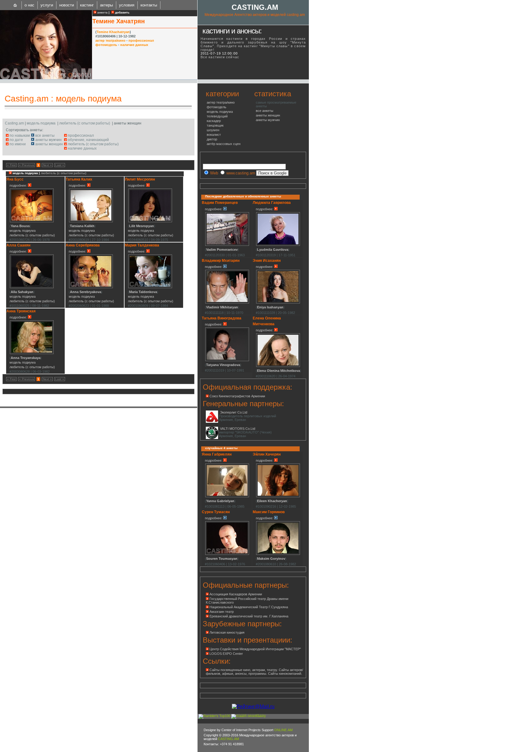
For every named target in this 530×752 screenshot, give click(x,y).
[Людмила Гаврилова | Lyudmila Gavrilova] (278, 245)
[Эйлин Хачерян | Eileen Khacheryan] (278, 496)
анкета (102, 12)
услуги (46, 5)
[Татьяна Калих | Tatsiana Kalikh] (91, 221)
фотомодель (106, 45)
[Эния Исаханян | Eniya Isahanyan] (278, 302)
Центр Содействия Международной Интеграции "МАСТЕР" (255, 649)
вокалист (214, 134)
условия (126, 5)
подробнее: (19, 185)
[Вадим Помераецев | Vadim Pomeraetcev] (227, 245)
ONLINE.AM (283, 730)
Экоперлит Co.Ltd (233, 412)
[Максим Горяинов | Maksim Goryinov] (278, 554)
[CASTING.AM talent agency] (15, 5)
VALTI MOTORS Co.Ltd (237, 428)
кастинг (87, 5)
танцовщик (215, 125)
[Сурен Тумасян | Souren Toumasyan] (227, 554)
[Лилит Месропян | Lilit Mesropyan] (150, 221)
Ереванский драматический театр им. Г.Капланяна (248, 616)
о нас (29, 5)
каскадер (214, 121)
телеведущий (217, 116)
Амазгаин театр (221, 611)
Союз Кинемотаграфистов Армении (237, 396)
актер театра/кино (110, 40)
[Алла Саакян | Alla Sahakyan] (32, 287)
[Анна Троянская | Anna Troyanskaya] (32, 353)
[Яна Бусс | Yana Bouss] (32, 221)
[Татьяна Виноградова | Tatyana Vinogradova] (227, 360)
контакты (148, 5)
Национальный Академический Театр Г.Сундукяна (248, 607)
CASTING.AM (255, 7)
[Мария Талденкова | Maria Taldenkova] (150, 287)
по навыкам (20, 135)
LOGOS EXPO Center (226, 653)
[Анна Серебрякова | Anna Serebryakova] (91, 287)
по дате (16, 140)
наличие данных (134, 45)
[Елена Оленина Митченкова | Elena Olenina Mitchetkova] (278, 366)
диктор (212, 139)
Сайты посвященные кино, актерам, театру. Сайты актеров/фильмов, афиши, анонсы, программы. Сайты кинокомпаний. (254, 671)
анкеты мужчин (48, 140)
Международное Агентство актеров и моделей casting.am (255, 15)
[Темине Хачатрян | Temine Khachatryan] (46, 78)
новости (66, 5)
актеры (106, 5)
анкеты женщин (49, 144)
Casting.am (26, 98)
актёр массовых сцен (223, 144)
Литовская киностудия (226, 632)
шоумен (213, 130)
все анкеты (45, 135)
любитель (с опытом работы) (84, 123)
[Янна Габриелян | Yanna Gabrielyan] (227, 496)
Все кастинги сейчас (220, 57)
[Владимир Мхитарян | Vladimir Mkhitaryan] (227, 302)
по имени (18, 144)
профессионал (141, 40)
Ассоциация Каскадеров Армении (235, 594)
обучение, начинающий (88, 140)
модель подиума (89, 98)
